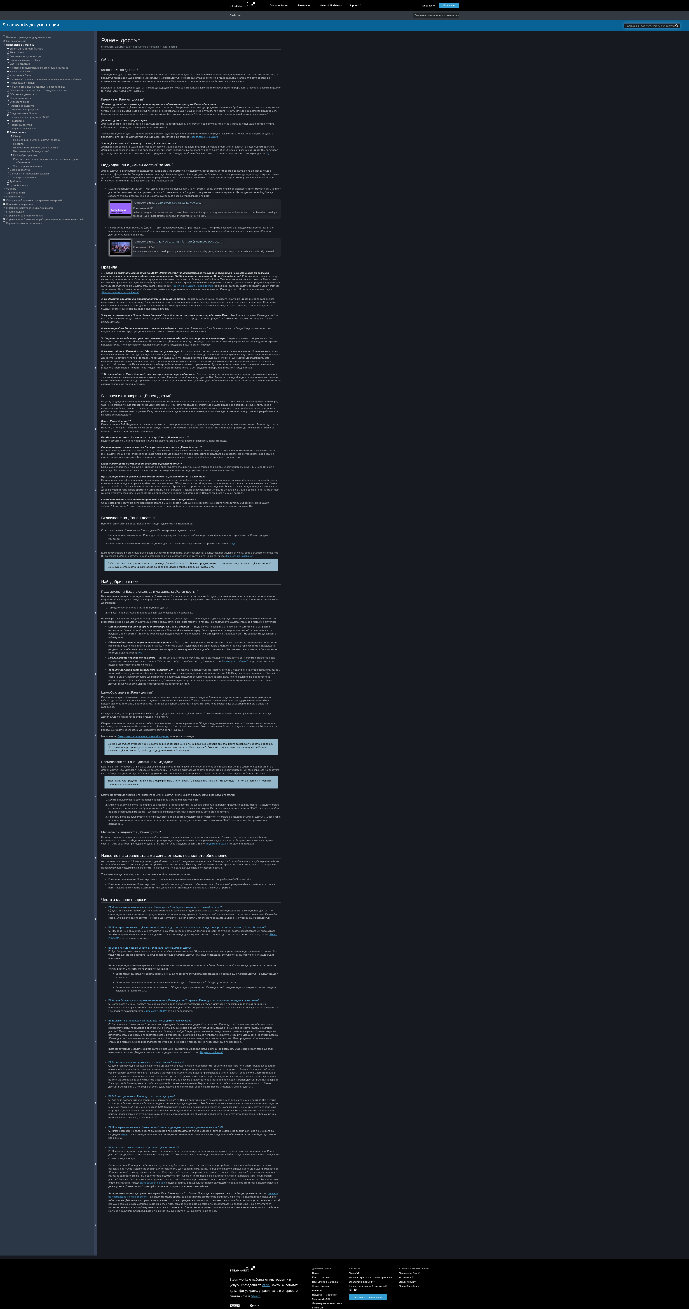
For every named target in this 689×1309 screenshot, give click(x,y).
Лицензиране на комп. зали (327, 1303)
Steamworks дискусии (361, 1281)
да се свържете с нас (152, 1182)
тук (269, 153)
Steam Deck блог (408, 1286)
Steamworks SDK (321, 1299)
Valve (266, 1285)
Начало (316, 1273)
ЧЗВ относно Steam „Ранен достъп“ (193, 285)
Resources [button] (304, 5)
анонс (124, 1134)
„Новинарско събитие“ (234, 660)
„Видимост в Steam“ (217, 843)
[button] (428, 5)
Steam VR (354, 1273)
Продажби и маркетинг (324, 1294)
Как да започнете (321, 1277)
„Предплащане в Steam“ (204, 136)
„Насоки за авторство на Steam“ (120, 292)
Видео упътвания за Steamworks (367, 1286)
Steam (256, 1296)
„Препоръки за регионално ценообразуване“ (143, 736)
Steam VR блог (407, 1281)
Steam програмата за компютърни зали (370, 1277)
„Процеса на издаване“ (239, 555)
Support (354, 5)
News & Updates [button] (330, 5)
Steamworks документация (115, 46)
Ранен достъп (169, 46)
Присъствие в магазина (146, 46)
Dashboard (236, 15)
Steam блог (405, 1277)
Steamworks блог (408, 1273)
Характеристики (320, 1286)
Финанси (317, 1290)
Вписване (449, 5)
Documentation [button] (279, 5)
